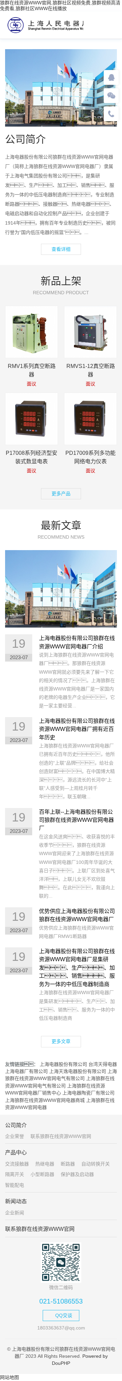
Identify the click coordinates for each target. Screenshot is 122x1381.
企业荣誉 (14, 1136)
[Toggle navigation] (110, 25)
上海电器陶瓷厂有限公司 (88, 1093)
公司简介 (16, 1125)
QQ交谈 (63, 1315)
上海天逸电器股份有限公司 (77, 1071)
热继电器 (44, 1164)
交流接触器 (17, 1164)
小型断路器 (42, 1174)
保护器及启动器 (77, 1174)
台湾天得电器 (102, 1064)
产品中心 (16, 1152)
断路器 (68, 1164)
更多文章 (61, 1041)
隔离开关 (14, 1174)
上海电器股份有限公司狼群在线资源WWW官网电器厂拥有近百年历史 (77, 729)
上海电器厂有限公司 (26, 1071)
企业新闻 (14, 1212)
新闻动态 (16, 1201)
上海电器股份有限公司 (63, 1064)
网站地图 (9, 1377)
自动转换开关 (95, 1164)
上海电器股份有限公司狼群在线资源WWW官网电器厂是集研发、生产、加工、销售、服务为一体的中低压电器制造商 (77, 967)
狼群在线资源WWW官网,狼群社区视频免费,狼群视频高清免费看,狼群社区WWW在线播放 (60, 5)
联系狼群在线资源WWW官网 (60, 1136)
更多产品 (61, 493)
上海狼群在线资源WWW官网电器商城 (45, 1100)
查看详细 (61, 249)
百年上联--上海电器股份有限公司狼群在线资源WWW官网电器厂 (76, 820)
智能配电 (14, 1185)
